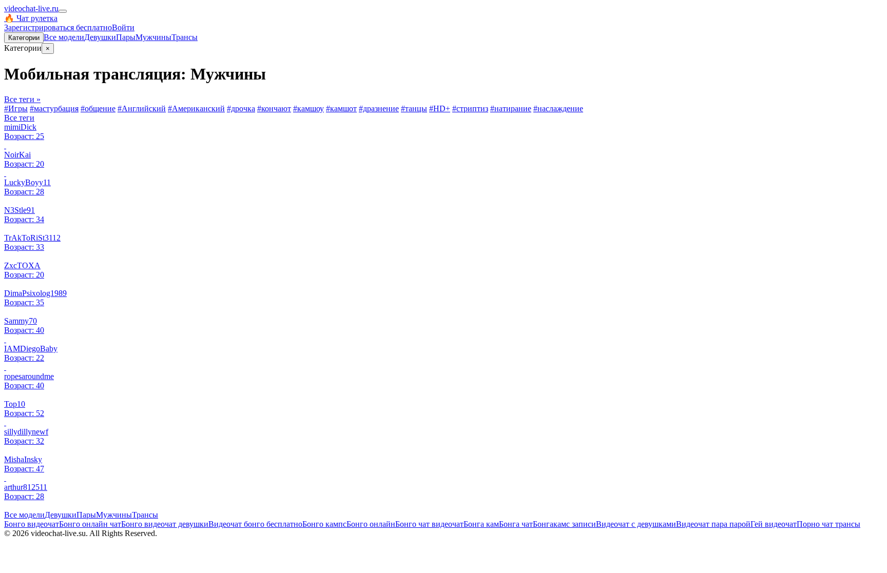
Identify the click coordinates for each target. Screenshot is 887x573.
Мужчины (153, 37)
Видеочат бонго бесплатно (255, 524)
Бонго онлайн (370, 524)
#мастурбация (54, 108)
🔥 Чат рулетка (30, 18)
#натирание (510, 108)
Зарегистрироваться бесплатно (58, 27)
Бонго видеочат (31, 524)
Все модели (24, 514)
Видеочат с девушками (636, 524)
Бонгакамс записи (564, 524)
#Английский (142, 108)
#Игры (16, 108)
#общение (98, 108)
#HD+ (439, 108)
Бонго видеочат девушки (164, 524)
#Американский (196, 108)
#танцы (414, 108)
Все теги (19, 117)
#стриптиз (470, 108)
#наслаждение (558, 108)
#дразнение (379, 108)
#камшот (341, 108)
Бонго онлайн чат (90, 524)
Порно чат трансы (828, 524)
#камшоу (308, 108)
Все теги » (22, 99)
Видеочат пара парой (713, 524)
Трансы (184, 37)
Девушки (100, 37)
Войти (123, 27)
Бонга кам (481, 524)
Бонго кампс (324, 524)
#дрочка (241, 108)
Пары (126, 37)
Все (64, 37)
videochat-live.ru (31, 8)
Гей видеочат (773, 524)
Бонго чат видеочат (429, 524)
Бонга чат (516, 524)
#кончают (274, 108)
